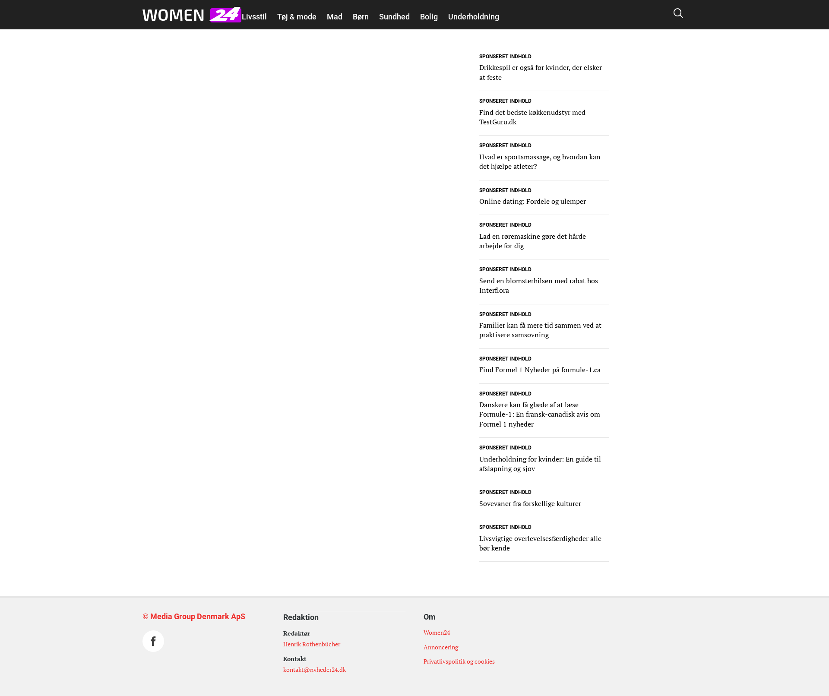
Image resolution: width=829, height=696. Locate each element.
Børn (361, 16)
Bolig (429, 16)
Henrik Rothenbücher (311, 644)
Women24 (437, 632)
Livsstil (254, 16)
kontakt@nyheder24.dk (314, 669)
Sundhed (394, 16)
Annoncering (441, 647)
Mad (334, 16)
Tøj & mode (296, 16)
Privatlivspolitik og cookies (459, 661)
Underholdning (473, 16)
